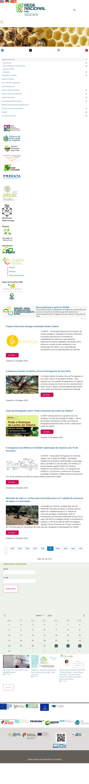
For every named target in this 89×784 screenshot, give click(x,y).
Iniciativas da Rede (8, 79)
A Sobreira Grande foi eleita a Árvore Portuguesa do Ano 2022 (38, 371)
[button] (74, 10)
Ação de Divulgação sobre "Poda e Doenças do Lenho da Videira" (39, 410)
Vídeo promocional (16, 275)
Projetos (12, 271)
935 (35, 548)
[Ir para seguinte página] (6, 553)
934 (27, 548)
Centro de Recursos (8, 86)
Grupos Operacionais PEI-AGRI (11, 94)
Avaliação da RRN (8, 69)
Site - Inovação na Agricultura (11, 83)
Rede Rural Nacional (8, 59)
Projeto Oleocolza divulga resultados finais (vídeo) (32, 326)
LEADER (4, 112)
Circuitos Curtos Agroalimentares (12, 108)
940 (73, 548)
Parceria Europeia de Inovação (11, 101)
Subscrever (11, 589)
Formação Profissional (9, 116)
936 (42, 548)
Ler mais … (12, 355)
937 (50, 548)
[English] (1, 1)
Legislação (6, 72)
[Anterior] (82, 319)
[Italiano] (9, 1)
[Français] (4, 1)
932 (12, 548)
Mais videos (8, 687)
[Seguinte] (85, 319)
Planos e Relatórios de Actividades (14, 66)
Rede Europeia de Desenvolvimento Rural (15, 105)
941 (80, 548)
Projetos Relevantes (8, 97)
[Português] (12, 1)
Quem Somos (7, 63)
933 (19, 548)
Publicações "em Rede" (9, 75)
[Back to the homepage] (29, 10)
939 (65, 548)
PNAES (12, 267)
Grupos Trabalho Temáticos (10, 90)
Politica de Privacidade (44, 754)
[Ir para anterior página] (6, 548)
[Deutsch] (7, 1)
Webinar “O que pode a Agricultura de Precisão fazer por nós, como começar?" (43, 672)
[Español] (15, 1)
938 (57, 548)
